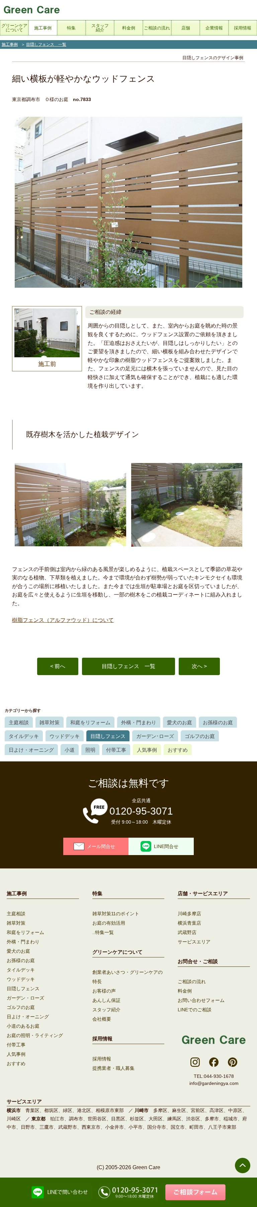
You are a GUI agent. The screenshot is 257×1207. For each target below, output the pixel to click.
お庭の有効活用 (108, 923)
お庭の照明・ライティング (35, 1035)
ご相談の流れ (192, 981)
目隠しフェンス (107, 736)
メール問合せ (101, 846)
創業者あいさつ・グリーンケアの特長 (127, 976)
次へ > (199, 666)
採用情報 (101, 1058)
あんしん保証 (106, 1000)
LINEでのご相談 (194, 1009)
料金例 (185, 991)
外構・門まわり (138, 722)
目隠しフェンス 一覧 (46, 44)
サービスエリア (194, 941)
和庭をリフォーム (90, 722)
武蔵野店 (187, 932)
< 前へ (57, 666)
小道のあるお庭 (23, 1026)
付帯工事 (116, 750)
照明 (90, 750)
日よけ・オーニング (31, 750)
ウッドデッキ (65, 736)
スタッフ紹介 (106, 1009)
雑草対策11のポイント (115, 913)
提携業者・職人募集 (113, 1068)
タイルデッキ (24, 736)
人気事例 (147, 750)
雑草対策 (49, 722)
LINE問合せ (166, 846)
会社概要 (101, 1019)
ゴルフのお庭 (200, 736)
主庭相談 (19, 722)
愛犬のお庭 (179, 722)
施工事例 (10, 44)
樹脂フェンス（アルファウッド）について (63, 620)
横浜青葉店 (189, 923)
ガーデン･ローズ (155, 736)
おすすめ (178, 750)
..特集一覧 (103, 932)
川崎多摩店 (189, 913)
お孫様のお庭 (218, 722)
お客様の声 (104, 991)
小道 (70, 750)
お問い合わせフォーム (201, 1000)
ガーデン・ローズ (25, 998)
